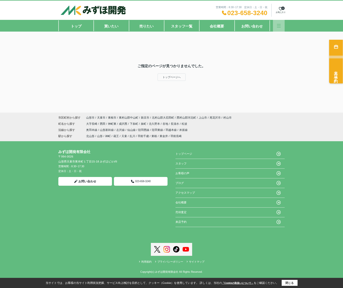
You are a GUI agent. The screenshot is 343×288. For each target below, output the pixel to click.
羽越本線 (171, 129)
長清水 (175, 123)
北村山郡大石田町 (163, 117)
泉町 (144, 123)
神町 (108, 136)
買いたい (111, 26)
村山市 (227, 117)
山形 (100, 136)
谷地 (166, 123)
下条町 (134, 123)
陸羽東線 (158, 129)
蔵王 (116, 136)
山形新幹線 (107, 129)
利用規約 (146, 261)
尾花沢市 (215, 117)
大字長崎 (92, 123)
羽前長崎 (176, 136)
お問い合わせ (252, 26)
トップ (76, 26)
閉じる (289, 282)
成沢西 (123, 123)
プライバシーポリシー (170, 261)
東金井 (164, 136)
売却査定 (181, 212)
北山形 (90, 136)
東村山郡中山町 (128, 117)
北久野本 (155, 123)
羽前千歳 (143, 136)
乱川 (132, 136)
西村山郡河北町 (186, 117)
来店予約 (181, 221)
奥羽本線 (92, 129)
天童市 (101, 117)
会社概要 (217, 26)
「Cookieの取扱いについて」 (238, 283)
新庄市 (145, 117)
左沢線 (120, 129)
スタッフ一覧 (182, 26)
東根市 (112, 117)
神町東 (112, 123)
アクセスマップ (185, 192)
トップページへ (172, 77)
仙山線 (131, 129)
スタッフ (181, 163)
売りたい (146, 26)
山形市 (90, 117)
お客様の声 (182, 173)
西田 (103, 123)
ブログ (179, 183)
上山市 (203, 117)
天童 (124, 136)
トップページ (183, 153)
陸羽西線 (144, 129)
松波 (184, 123)
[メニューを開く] (279, 26)
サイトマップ (196, 261)
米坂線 (183, 129)
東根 (154, 136)
